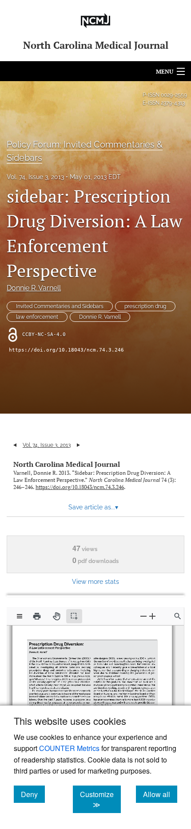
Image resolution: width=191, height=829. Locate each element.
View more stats (95, 581)
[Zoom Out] (143, 616)
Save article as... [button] (93, 507)
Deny (33, 794)
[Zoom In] (152, 616)
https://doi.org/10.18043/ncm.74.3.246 (66, 350)
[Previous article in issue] (15, 445)
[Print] (37, 616)
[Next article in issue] (78, 445)
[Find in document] (178, 616)
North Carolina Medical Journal (66, 464)
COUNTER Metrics (69, 748)
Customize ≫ (100, 799)
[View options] (19, 616)
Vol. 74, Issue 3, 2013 (35, 176)
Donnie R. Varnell (34, 288)
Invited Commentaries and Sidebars (59, 306)
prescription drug (145, 306)
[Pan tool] (56, 616)
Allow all (160, 794)
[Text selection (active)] (74, 616)
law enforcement (37, 317)
